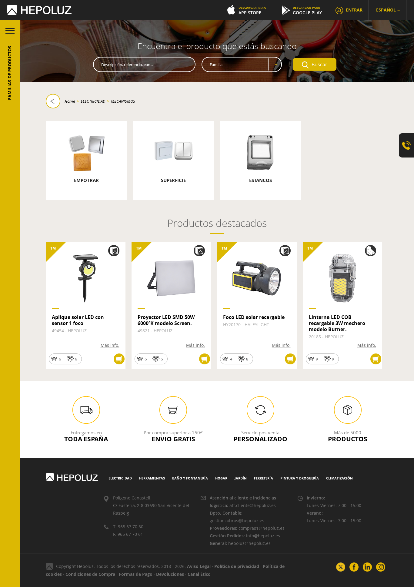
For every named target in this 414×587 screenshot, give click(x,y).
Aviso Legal (199, 566)
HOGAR (221, 478)
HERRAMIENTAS (152, 478)
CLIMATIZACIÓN (339, 478)
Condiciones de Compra (90, 574)
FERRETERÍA (263, 478)
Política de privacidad (236, 566)
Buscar (319, 64)
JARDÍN (241, 478)
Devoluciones (170, 574)
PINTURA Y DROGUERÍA (299, 478)
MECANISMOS (123, 101)
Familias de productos (9, 73)
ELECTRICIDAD (93, 101)
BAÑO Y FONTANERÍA (190, 478)
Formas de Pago (135, 574)
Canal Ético (199, 574)
